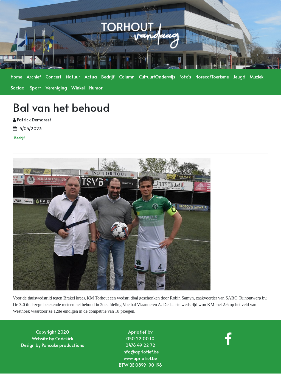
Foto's (185, 76)
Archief (34, 76)
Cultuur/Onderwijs (157, 76)
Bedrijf (108, 76)
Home (16, 76)
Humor (96, 88)
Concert (53, 76)
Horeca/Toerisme (212, 76)
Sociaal (18, 88)
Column (126, 76)
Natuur (73, 76)
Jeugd (239, 76)
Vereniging (56, 88)
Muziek (256, 76)
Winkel (78, 88)
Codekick (64, 338)
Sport (35, 88)
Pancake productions (63, 345)
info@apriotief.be (140, 351)
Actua (91, 76)
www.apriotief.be (140, 358)
